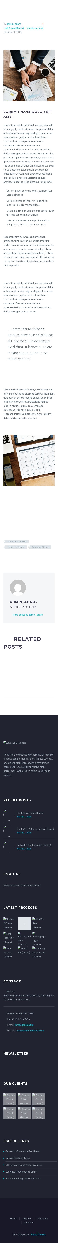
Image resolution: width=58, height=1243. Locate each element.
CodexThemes (38, 1234)
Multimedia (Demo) (16, 547)
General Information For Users (22, 1151)
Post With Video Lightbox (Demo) (35, 829)
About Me (43, 1218)
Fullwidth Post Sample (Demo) (34, 845)
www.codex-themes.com (30, 1030)
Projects (27, 1218)
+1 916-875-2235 (24, 1013)
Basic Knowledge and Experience (23, 1178)
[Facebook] (5, 556)
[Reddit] (29, 556)
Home (33, 7)
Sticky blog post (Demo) (30, 812)
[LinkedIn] (24, 556)
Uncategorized (35, 27)
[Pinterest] (15, 556)
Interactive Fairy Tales (17, 1158)
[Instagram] (31, 1207)
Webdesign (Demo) (40, 547)
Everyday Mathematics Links (21, 1171)
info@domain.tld (24, 1024)
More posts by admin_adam (28, 614)
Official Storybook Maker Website (23, 1164)
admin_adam (14, 23)
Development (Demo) (17, 541)
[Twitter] (10, 556)
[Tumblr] (19, 556)
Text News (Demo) (13, 27)
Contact (29, 1222)
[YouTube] (39, 1207)
